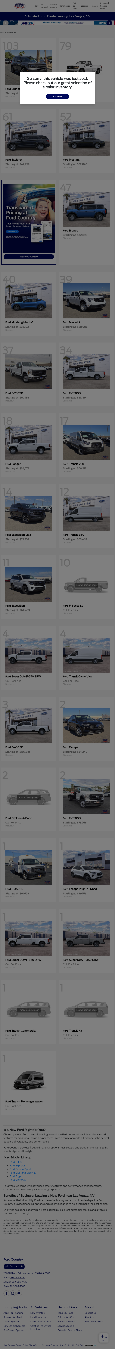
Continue (57, 96)
